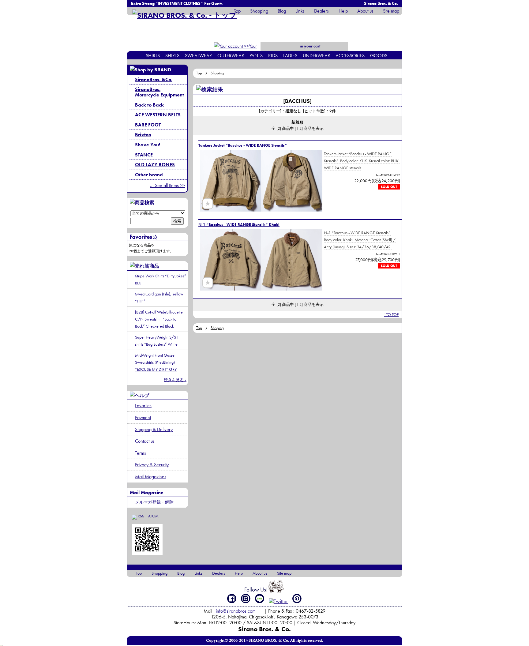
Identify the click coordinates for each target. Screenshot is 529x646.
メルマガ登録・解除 (154, 502)
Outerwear (230, 55)
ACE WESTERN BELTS (158, 114)
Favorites (143, 405)
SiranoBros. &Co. (153, 79)
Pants (256, 55)
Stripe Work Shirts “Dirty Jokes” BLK (160, 279)
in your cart (310, 46)
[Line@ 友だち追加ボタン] (259, 598)
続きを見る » (175, 379)
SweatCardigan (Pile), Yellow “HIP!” (159, 297)
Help (343, 11)
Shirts (172, 55)
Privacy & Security (152, 464)
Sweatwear (198, 55)
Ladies (290, 55)
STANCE (144, 155)
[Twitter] (278, 601)
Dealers (321, 11)
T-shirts (151, 55)
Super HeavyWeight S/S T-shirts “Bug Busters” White (157, 340)
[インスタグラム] (245, 598)
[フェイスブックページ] (232, 598)
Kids (273, 55)
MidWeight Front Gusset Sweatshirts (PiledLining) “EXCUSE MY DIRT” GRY (156, 362)
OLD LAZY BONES (155, 164)
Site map (391, 11)
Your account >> (246, 50)
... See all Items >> (167, 185)
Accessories (350, 55)
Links (300, 11)
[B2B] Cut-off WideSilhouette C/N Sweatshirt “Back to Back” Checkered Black (159, 319)
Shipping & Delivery (154, 429)
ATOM (153, 516)
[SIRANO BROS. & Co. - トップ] (184, 15)
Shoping (217, 73)
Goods (378, 55)
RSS (141, 516)
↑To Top (391, 314)
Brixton (143, 134)
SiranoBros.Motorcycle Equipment (159, 92)
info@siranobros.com (236, 611)
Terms (140, 453)
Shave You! (147, 144)
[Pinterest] (297, 598)
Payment (143, 417)
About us (365, 11)
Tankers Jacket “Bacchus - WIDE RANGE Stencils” (242, 145)
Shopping (259, 11)
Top (237, 11)
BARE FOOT (148, 125)
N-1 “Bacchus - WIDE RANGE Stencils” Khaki (239, 224)
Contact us (145, 441)
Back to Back (149, 105)
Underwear (316, 55)
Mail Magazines (150, 476)
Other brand (149, 174)
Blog (282, 11)
